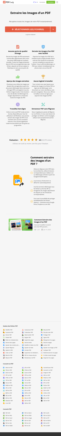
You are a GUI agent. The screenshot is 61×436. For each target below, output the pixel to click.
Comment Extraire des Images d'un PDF (43, 221)
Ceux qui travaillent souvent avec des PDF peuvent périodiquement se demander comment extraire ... (43, 226)
